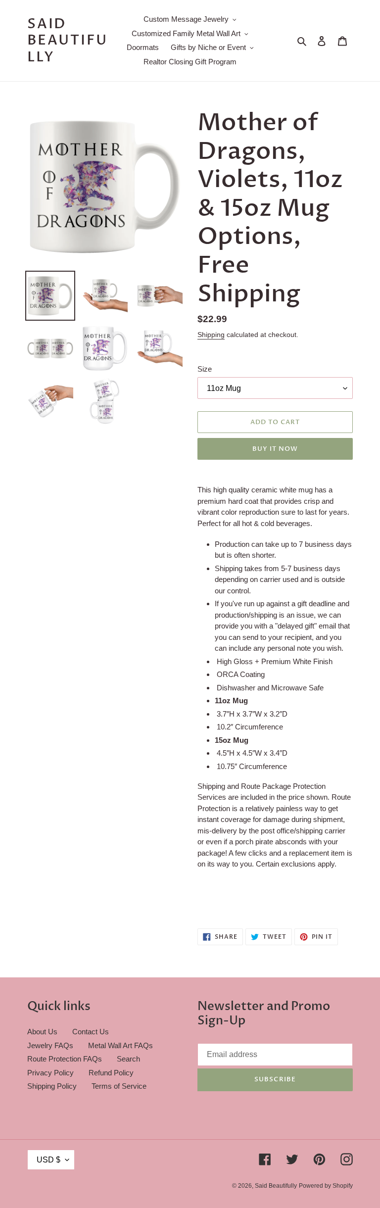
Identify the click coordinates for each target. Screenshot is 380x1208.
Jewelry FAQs (50, 1045)
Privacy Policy (50, 1072)
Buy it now (275, 448)
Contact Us (90, 1031)
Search (128, 1059)
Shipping (211, 334)
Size (204, 369)
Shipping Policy (52, 1086)
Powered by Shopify (326, 1185)
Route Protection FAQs (64, 1059)
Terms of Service (119, 1086)
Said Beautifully (67, 41)
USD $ (48, 1160)
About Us (42, 1031)
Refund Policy (111, 1072)
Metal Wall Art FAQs (120, 1045)
